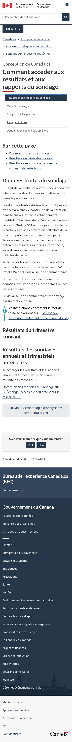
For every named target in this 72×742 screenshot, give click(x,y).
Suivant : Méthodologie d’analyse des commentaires (36, 410)
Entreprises (10, 568)
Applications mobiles (16, 710)
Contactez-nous (12, 490)
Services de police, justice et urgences (26, 624)
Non (41, 445)
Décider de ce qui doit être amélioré (27, 130)
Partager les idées (17, 122)
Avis (5, 726)
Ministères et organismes (19, 523)
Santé (6, 584)
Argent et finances (14, 648)
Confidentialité (12, 734)
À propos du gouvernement (20, 531)
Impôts (7, 592)
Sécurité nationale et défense (21, 608)
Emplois (8, 545)
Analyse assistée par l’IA (21, 114)
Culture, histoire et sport (18, 616)
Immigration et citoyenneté (20, 553)
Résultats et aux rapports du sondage (28, 97)
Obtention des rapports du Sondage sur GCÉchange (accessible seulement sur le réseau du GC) (31, 392)
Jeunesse (8, 679)
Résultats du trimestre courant (31, 158)
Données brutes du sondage (29, 153)
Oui (30, 445)
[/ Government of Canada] (27, 5)
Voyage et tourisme (15, 561)
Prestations (10, 576)
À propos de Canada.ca (17, 718)
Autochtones (11, 664)
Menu (14, 29)
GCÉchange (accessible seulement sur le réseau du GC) (38, 315)
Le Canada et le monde (17, 640)
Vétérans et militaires (16, 672)
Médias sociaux (12, 702)
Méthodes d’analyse (18, 106)
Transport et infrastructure (20, 632)
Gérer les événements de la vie (22, 687)
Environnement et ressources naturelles (28, 600)
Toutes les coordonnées (18, 516)
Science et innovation (16, 656)
